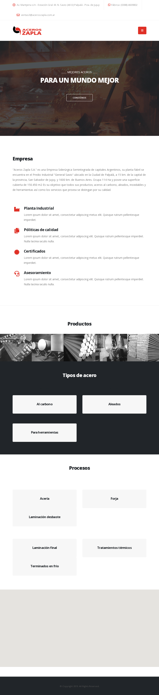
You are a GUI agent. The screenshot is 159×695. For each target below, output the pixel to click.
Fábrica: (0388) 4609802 (124, 5)
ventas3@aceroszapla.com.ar (37, 15)
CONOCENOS (79, 97)
